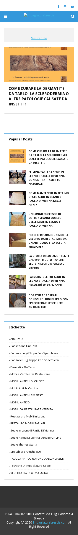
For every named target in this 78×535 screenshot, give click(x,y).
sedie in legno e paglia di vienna (32, 430)
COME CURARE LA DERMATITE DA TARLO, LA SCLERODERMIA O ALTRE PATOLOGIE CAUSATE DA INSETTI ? (39, 96)
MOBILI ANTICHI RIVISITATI (26, 395)
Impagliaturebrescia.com (50, 522)
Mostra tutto (39, 38)
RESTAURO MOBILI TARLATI (27, 423)
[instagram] (65, 6)
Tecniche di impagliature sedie (30, 466)
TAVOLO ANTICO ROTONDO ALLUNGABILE (37, 458)
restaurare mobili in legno (28, 416)
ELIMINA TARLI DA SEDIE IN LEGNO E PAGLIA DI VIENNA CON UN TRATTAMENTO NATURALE (47, 178)
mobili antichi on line (24, 388)
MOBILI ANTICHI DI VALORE (27, 381)
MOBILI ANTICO (20, 402)
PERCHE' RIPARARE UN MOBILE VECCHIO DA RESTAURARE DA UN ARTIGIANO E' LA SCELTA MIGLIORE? (48, 240)
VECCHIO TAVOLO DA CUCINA (29, 473)
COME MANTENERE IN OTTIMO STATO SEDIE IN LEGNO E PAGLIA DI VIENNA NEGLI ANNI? (49, 199)
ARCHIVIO (16, 339)
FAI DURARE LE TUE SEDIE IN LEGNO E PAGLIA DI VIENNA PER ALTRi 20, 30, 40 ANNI (47, 281)
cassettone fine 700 (23, 346)
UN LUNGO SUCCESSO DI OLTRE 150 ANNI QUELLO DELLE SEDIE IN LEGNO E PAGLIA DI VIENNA (45, 220)
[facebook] (58, 6)
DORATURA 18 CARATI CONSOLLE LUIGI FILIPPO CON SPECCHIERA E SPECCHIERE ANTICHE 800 (48, 301)
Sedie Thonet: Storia (23, 444)
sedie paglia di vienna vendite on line (35, 437)
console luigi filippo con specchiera (34, 353)
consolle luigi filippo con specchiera (34, 360)
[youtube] (72, 6)
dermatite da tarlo (22, 367)
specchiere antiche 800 (25, 452)
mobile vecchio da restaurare (30, 374)
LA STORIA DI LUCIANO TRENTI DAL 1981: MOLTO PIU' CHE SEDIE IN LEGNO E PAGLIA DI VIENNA (49, 261)
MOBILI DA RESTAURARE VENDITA (31, 409)
